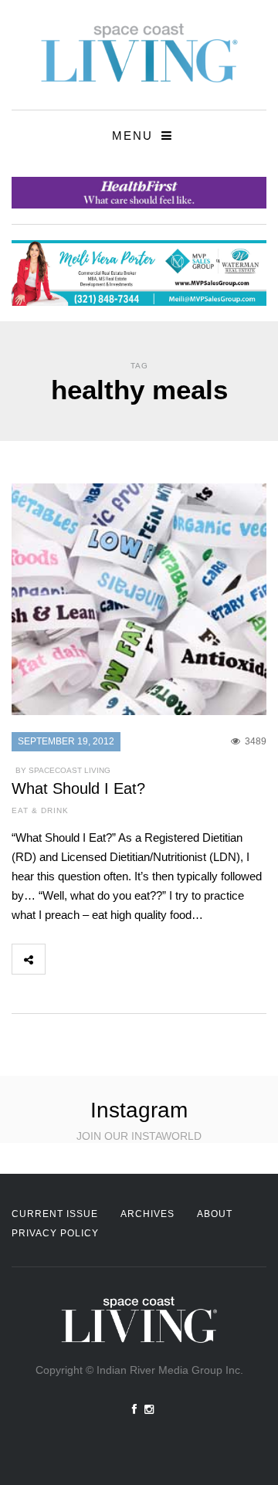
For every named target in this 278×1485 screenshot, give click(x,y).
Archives (147, 1214)
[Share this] (62, 959)
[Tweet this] (96, 959)
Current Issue (55, 1214)
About (214, 1214)
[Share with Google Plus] (130, 959)
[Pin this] (164, 959)
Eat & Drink (40, 810)
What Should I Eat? (78, 788)
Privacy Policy (55, 1233)
